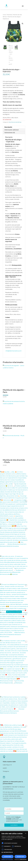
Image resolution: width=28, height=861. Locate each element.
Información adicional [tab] (11, 130)
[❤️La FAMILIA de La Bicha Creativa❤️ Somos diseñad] (14, 738)
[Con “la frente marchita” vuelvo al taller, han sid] (14, 654)
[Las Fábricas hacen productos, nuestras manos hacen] (14, 710)
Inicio (4, 14)
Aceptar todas (7, 856)
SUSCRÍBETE (14, 825)
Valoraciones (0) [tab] (9, 132)
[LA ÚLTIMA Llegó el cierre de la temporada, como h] (14, 541)
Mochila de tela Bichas (15, 122)
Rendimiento (7, 846)
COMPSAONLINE (23, 859)
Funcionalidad (8, 849)
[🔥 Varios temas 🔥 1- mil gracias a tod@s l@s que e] (14, 513)
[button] (22, 23)
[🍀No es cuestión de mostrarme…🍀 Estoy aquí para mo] (14, 682)
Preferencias (17, 846)
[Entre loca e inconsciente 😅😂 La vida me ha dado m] (14, 626)
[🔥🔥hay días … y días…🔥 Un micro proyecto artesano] (14, 485)
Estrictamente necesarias (10, 843)
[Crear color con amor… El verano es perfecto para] (14, 569)
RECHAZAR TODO (20, 856)
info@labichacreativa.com (14, 351)
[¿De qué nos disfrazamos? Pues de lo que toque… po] (14, 597)
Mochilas (9, 14)
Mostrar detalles (8, 852)
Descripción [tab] (8, 127)
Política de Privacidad (7, 859)
